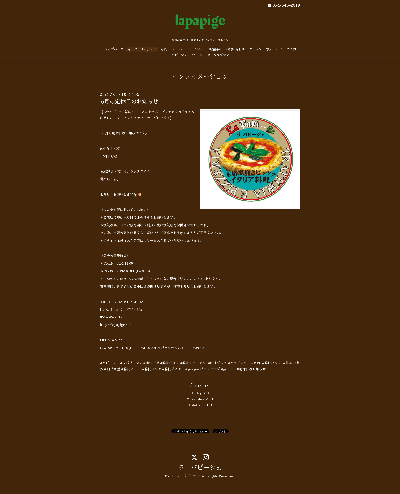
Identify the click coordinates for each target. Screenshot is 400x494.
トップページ (114, 49)
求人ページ (274, 49)
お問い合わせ (235, 49)
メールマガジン (218, 54)
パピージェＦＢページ (187, 54)
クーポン (255, 49)
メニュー (177, 49)
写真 (164, 49)
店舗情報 (215, 49)
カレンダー (196, 49)
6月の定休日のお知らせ (129, 101)
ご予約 (291, 49)
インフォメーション (142, 49)
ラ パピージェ (200, 468)
